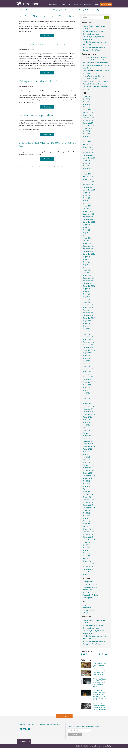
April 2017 (86, 396)
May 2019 (86, 329)
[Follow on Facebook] (81, 654)
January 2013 (88, 529)
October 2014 (88, 473)
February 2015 (88, 465)
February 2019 (88, 337)
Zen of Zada (23, 9)
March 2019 (87, 334)
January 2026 (88, 115)
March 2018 (87, 366)
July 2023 (86, 195)
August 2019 (87, 321)
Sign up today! (64, 716)
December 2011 (88, 564)
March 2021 (87, 270)
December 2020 (88, 278)
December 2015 (88, 438)
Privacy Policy (107, 746)
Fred (84, 76)
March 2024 (87, 174)
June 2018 (86, 358)
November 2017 (88, 377)
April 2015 (86, 460)
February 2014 (88, 494)
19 (72, 166)
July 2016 (86, 420)
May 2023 (86, 201)
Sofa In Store (87, 63)
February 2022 (88, 241)
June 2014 (86, 484)
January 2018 (88, 371)
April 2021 (86, 267)
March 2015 (87, 462)
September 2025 (89, 126)
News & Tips (96, 10)
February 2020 (88, 305)
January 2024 (88, 179)
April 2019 (86, 331)
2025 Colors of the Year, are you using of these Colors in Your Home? (96, 65)
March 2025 (87, 142)
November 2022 (88, 217)
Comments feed (88, 610)
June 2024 (86, 166)
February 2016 (88, 433)
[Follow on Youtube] (106, 654)
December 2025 (88, 118)
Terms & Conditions (95, 746)
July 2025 (86, 131)
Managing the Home (40, 10)
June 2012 (86, 548)
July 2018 (86, 355)
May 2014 (86, 486)
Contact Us (51, 724)
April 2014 (86, 489)
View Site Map (23, 741)
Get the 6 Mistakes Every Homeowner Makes (84, 726)
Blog (69, 4)
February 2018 (88, 369)
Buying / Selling (88, 582)
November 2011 (88, 566)
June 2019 (86, 326)
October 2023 (88, 187)
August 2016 (87, 417)
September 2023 (89, 190)
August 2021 (87, 257)
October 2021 (88, 251)
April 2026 (86, 107)
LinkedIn (26, 729)
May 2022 (86, 233)
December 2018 (88, 342)
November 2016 (88, 409)
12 (50, 166)
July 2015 (86, 452)
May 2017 (86, 393)
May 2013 (86, 518)
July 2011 (86, 574)
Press (28, 724)
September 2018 (89, 350)
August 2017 (87, 385)
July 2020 (86, 291)
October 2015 (88, 444)
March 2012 (87, 556)
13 (54, 166)
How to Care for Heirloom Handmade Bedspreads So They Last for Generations (99, 706)
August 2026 (87, 96)
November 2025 (88, 120)
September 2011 (89, 572)
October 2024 (88, 155)
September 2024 (89, 158)
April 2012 (86, 553)
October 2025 (88, 123)
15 (62, 166)
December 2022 (88, 214)
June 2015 (86, 454)
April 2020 (86, 299)
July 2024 (86, 163)
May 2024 (86, 169)
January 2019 (88, 339)
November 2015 (88, 441)
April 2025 (86, 139)
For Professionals (86, 4)
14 (58, 166)
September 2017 (89, 382)
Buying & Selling (84, 10)
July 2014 (86, 481)
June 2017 (86, 390)
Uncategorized (88, 598)
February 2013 (88, 526)
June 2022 (86, 230)
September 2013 (89, 508)
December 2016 (88, 406)
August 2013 (87, 510)
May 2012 (86, 550)
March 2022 (87, 238)
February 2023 (88, 209)
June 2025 (86, 134)
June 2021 (86, 262)
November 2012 (88, 534)
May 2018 (86, 361)
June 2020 (86, 294)
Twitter (21, 729)
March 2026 (87, 110)
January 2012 (88, 561)
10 (43, 166)
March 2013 (87, 524)
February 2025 (88, 144)
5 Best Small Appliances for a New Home (42, 44)
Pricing (63, 4)
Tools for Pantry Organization (36, 115)
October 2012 (88, 537)
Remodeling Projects (55, 10)
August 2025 (87, 128)
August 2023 (87, 193)
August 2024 (87, 160)
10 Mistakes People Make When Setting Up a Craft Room (99, 672)
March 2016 (87, 430)
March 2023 (87, 206)
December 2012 (88, 532)
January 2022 (88, 243)
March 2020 (87, 302)
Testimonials (41, 724)
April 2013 (86, 521)
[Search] (106, 17)
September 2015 (89, 446)
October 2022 (88, 219)
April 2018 (86, 364)
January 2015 (88, 468)
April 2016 (86, 428)
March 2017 (87, 398)
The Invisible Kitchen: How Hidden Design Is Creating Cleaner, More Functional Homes (100, 682)
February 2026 (88, 112)
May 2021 (86, 265)
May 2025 (86, 136)
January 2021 (88, 275)
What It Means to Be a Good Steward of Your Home (99, 665)
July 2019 (86, 323)
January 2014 (88, 497)
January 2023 (88, 211)
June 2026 (86, 102)
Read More (47, 36)
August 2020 (87, 289)
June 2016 (86, 422)
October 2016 (88, 411)
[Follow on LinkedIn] (100, 654)
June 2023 (86, 198)
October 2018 (88, 347)
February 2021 (88, 273)
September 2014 (89, 476)
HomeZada (87, 71)
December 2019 (88, 310)
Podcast (75, 4)
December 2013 (88, 500)
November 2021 (88, 249)
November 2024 (88, 152)
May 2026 (86, 104)
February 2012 (88, 558)
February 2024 (88, 176)
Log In (96, 4)
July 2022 (86, 227)
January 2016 (88, 436)
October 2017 (88, 380)
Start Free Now (106, 4)
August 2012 (87, 542)
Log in (85, 605)
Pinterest (24, 729)
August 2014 (87, 478)
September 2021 (89, 254)
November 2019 (88, 313)
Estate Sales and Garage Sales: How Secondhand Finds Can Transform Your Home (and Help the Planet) (99, 695)
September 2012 (89, 540)
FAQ (33, 724)
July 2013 (86, 513)
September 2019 (89, 318)
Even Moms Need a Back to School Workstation (46, 16)
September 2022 (89, 222)
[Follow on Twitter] (84, 654)
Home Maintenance (70, 10)
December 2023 (88, 182)
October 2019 (88, 315)
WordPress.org (88, 613)
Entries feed (87, 608)
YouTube (29, 729)
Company (22, 724)
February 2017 (88, 401)
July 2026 (86, 99)
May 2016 (86, 425)
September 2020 (89, 286)
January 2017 (88, 404)
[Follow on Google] (103, 654)
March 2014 (87, 492)
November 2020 (88, 281)
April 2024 (86, 171)
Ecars (85, 57)
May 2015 (86, 457)
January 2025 (88, 147)
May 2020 (86, 297)
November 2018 (88, 345)
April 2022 (86, 235)
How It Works (52, 4)
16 (66, 166)
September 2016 (89, 414)
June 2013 (86, 516)
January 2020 (88, 307)
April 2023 (86, 203)
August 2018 (87, 353)
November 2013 (88, 502)
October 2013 (88, 505)
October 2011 (88, 569)
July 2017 (86, 388)
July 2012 (86, 545)
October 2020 (88, 283)
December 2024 (88, 150)
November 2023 (88, 185)
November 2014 (88, 470)
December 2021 (88, 246)
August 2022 (87, 225)
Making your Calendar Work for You (39, 81)
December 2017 (88, 374)
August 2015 (87, 449)
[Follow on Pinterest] (86, 654)
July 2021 (86, 259)
